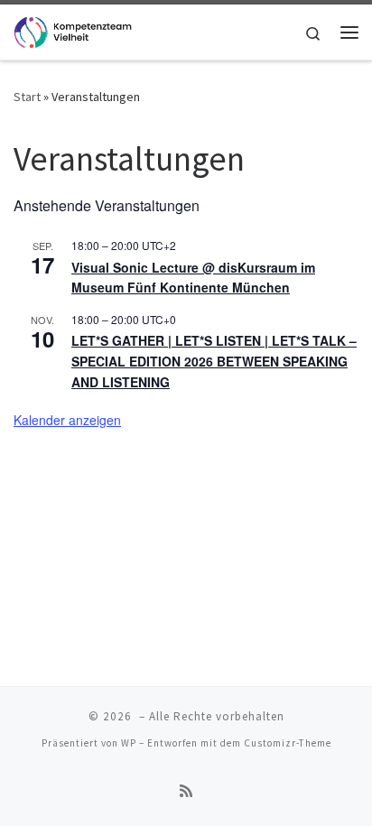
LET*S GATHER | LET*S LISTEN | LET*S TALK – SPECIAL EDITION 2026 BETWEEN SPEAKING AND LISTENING (214, 360)
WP (128, 743)
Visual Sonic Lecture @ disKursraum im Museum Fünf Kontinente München (193, 277)
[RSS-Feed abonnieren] (186, 791)
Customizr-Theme (287, 743)
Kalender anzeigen (67, 420)
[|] (73, 29)
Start (27, 96)
